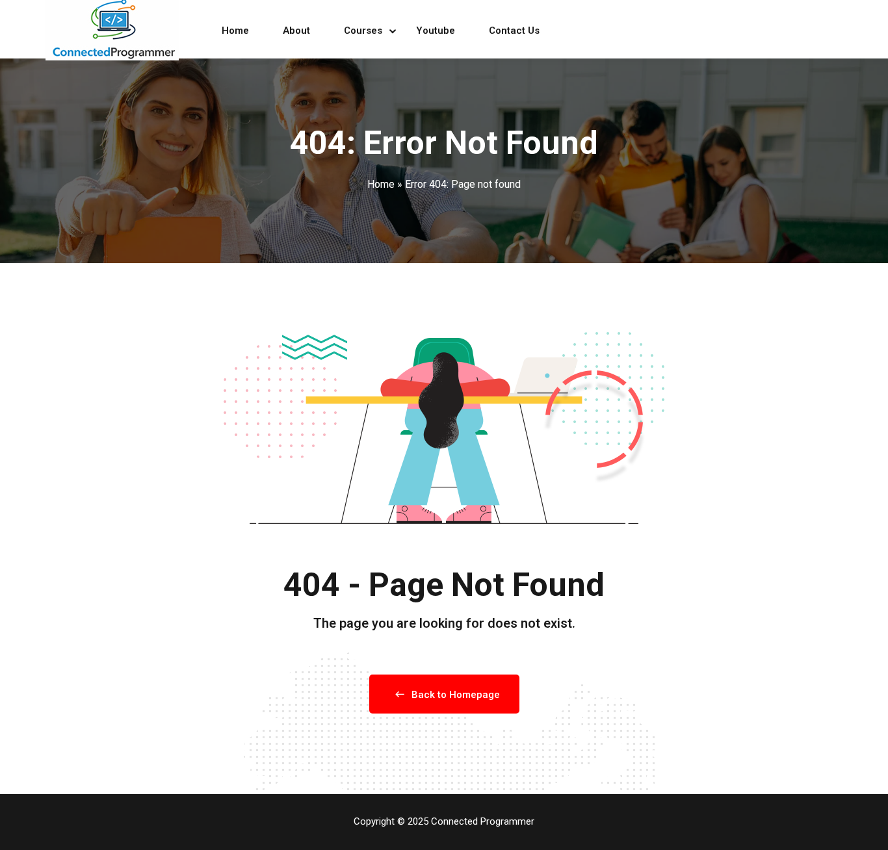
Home (235, 30)
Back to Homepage (455, 695)
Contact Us (514, 30)
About (296, 30)
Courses (363, 30)
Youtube (435, 30)
